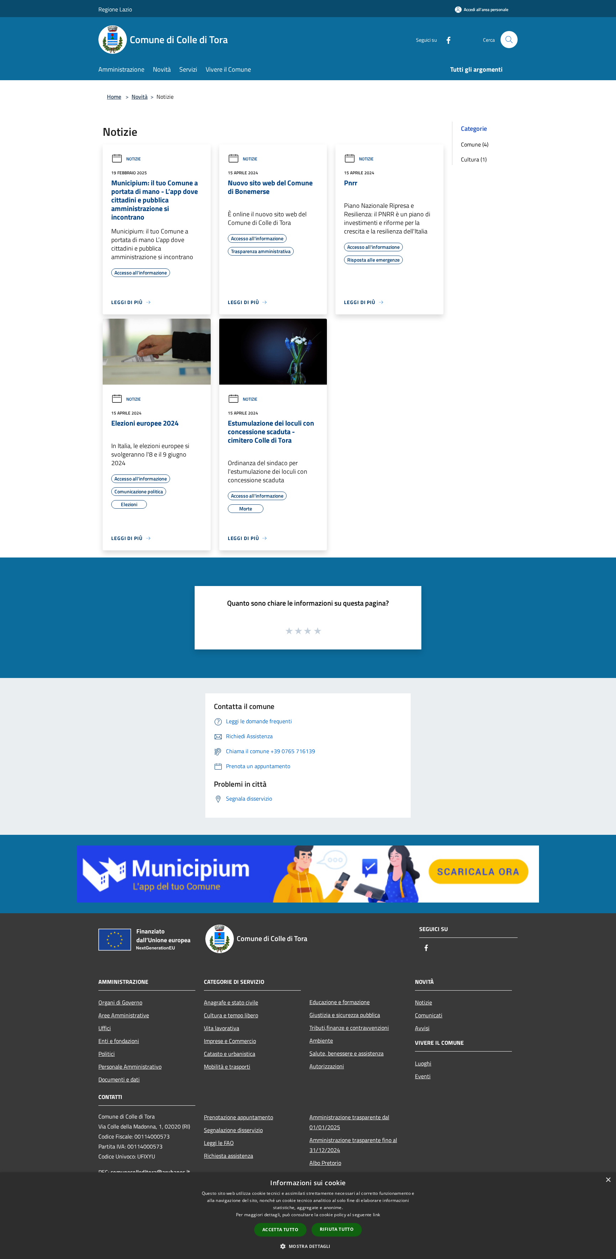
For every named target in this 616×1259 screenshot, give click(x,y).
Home (114, 96)
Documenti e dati (119, 1079)
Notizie (133, 158)
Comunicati (428, 1015)
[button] (308, 1246)
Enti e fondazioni (118, 1041)
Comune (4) (474, 144)
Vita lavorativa (221, 1028)
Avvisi (422, 1028)
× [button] (608, 1180)
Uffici (104, 1028)
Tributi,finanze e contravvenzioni (349, 1027)
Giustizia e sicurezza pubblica (344, 1015)
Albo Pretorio (325, 1162)
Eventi (423, 1076)
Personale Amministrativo (129, 1066)
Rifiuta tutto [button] (337, 1229)
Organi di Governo (120, 1002)
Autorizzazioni (326, 1066)
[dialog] (308, 1215)
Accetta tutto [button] (280, 1230)
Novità (140, 96)
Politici (106, 1053)
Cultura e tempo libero (231, 1015)
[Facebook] (445, 39)
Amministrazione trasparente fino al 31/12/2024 (353, 1145)
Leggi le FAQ (219, 1143)
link (376, 1215)
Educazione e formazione (339, 1002)
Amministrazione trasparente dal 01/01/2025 (349, 1122)
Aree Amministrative (123, 1015)
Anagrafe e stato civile (231, 1002)
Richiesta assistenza (228, 1155)
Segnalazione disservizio (233, 1130)
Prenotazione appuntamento (238, 1117)
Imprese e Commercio (230, 1041)
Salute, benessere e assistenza (346, 1053)
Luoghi (423, 1063)
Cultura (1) (474, 159)
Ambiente (321, 1040)
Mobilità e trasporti (227, 1066)
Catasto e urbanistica (229, 1053)
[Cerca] (509, 39)
